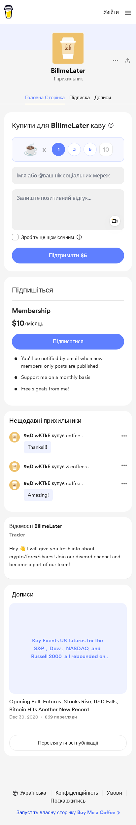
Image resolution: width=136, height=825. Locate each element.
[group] (68, 349)
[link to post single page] (68, 662)
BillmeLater (68, 71)
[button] (128, 13)
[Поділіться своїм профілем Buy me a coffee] (128, 60)
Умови (114, 793)
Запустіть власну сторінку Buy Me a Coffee (66, 812)
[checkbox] (43, 237)
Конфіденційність (76, 793)
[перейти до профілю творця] (68, 48)
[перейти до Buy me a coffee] (8, 11)
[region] (68, 191)
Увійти (111, 12)
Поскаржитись (68, 801)
